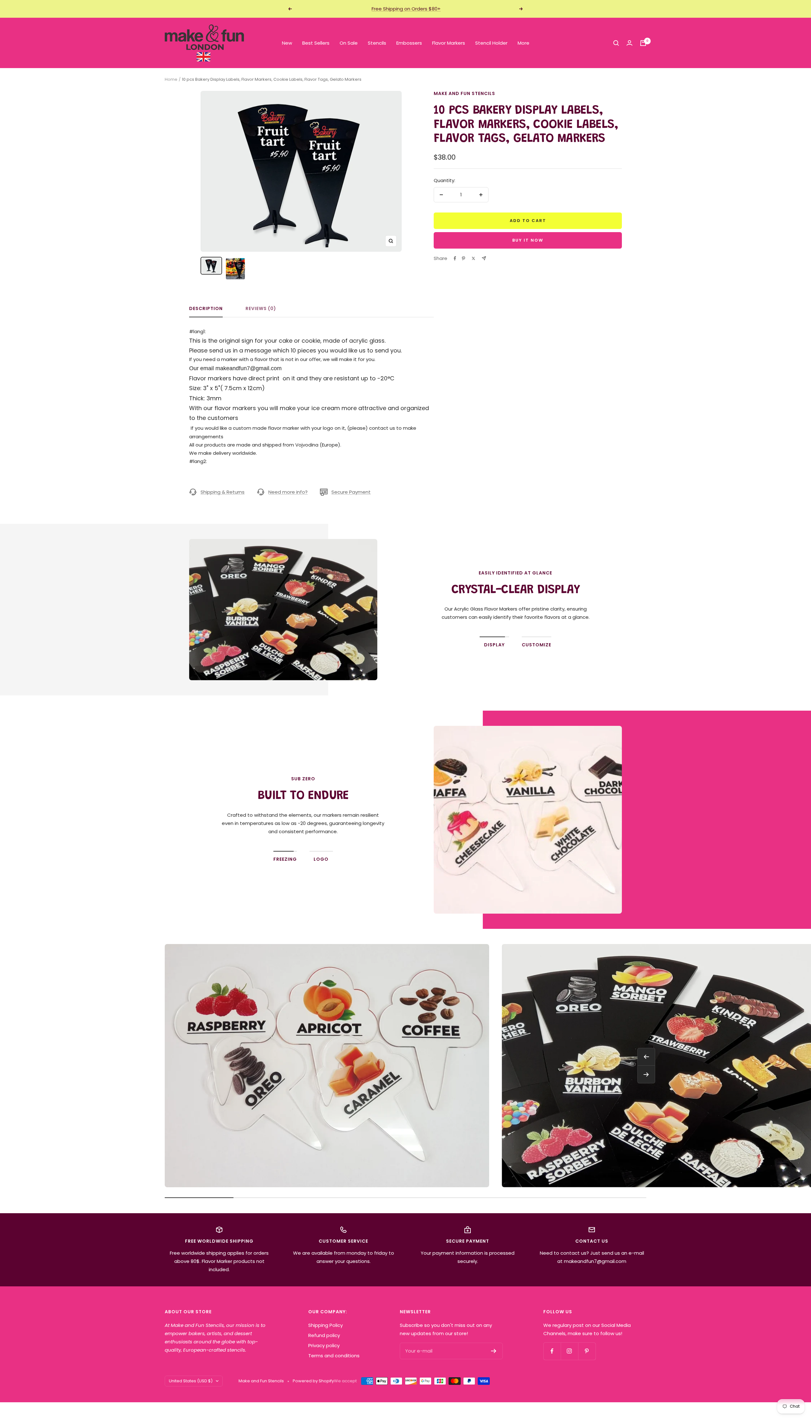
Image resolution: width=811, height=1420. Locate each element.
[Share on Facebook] (455, 258)
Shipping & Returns (223, 492)
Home (171, 79)
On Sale (349, 43)
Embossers (409, 43)
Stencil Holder (491, 43)
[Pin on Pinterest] (463, 258)
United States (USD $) (191, 1381)
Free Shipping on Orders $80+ (406, 8)
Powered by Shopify (313, 1381)
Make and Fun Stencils (464, 93)
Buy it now (527, 240)
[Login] (629, 43)
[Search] (616, 43)
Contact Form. (326, 831)
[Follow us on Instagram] (569, 1351)
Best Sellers (315, 43)
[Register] (493, 1351)
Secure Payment (351, 492)
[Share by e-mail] (484, 258)
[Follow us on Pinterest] (587, 1351)
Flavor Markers (448, 43)
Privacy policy (324, 1345)
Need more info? (288, 492)
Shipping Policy (325, 1325)
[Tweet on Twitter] (473, 258)
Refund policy (324, 1335)
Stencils (377, 43)
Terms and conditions (334, 1355)
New (287, 43)
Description (206, 309)
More (523, 43)
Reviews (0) (261, 309)
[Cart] (643, 43)
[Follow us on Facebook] (552, 1351)
